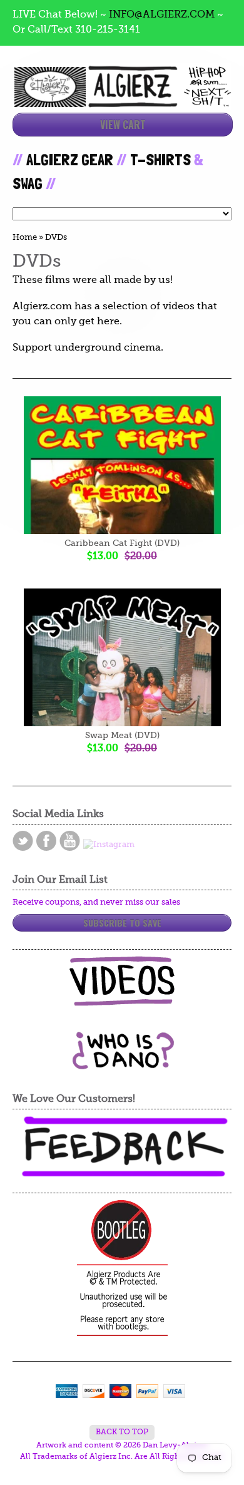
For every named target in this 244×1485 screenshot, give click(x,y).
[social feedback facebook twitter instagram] (122, 1147)
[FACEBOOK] (46, 841)
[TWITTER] (23, 841)
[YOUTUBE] (69, 841)
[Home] (122, 96)
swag (28, 183)
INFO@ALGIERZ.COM (162, 15)
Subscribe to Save (122, 922)
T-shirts (160, 159)
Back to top (122, 1432)
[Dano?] (122, 1065)
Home (25, 238)
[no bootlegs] (122, 1269)
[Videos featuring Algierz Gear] (122, 981)
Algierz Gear (69, 159)
